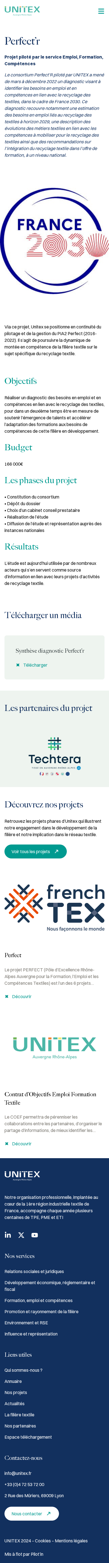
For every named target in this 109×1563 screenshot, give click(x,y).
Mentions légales (71, 1540)
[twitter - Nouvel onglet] (21, 1235)
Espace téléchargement (28, 1437)
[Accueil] (22, 11)
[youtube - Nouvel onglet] (34, 1235)
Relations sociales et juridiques (34, 1271)
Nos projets (15, 1392)
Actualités (14, 1403)
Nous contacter (26, 1513)
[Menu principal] (101, 11)
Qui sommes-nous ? (23, 1370)
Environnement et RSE (26, 1322)
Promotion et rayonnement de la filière (41, 1311)
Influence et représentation (31, 1334)
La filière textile (19, 1414)
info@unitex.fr (18, 1473)
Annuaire (13, 1381)
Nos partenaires (20, 1426)
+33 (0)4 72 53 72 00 (24, 1484)
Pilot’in (37, 1554)
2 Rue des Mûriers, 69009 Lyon (34, 1495)
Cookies (43, 1540)
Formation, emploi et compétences (38, 1300)
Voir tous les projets (30, 851)
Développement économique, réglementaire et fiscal (49, 1286)
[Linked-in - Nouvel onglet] (7, 1235)
